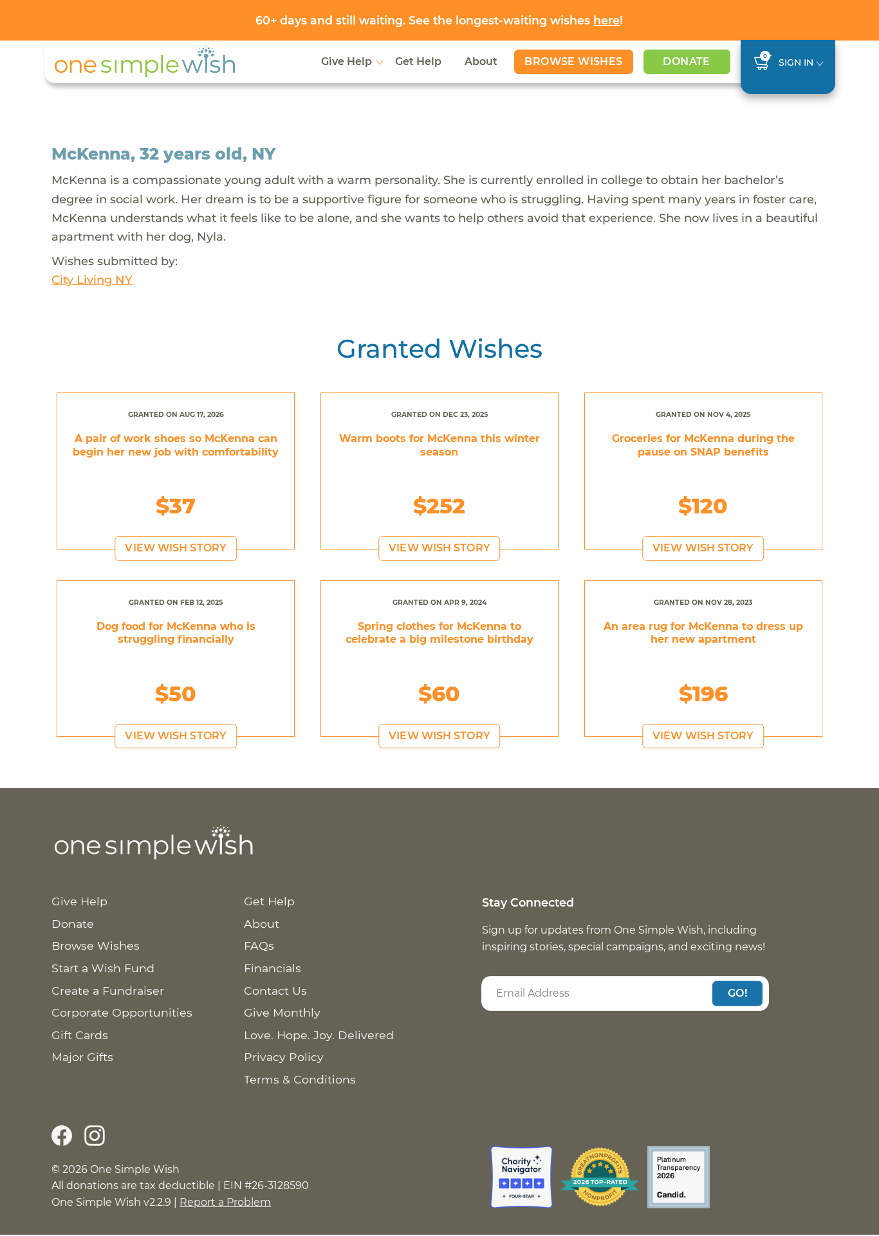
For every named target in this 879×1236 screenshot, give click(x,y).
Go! (737, 993)
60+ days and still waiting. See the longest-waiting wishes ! (439, 20)
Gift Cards (79, 1035)
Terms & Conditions (300, 1079)
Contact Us (275, 990)
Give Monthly (282, 1012)
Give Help (346, 61)
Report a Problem (225, 1202)
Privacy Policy (284, 1057)
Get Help (418, 61)
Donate (686, 61)
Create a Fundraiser (107, 990)
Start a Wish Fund (102, 968)
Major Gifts (82, 1057)
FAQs (259, 945)
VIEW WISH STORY (176, 548)
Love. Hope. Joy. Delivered (319, 1035)
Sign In (796, 62)
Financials (272, 968)
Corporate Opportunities (121, 1012)
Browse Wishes (573, 61)
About (481, 61)
